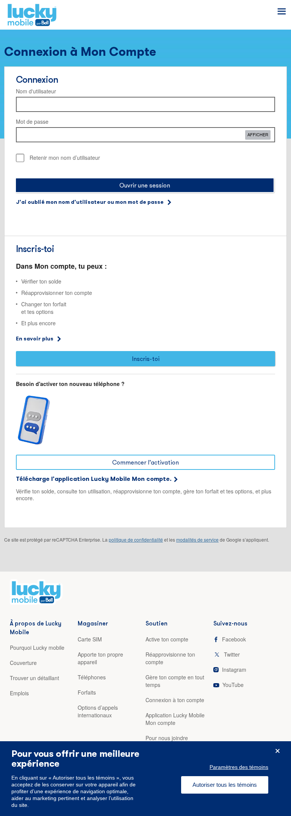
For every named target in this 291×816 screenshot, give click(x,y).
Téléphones (92, 677)
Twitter (232, 654)
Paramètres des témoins (239, 767)
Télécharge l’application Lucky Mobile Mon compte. (94, 479)
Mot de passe (32, 121)
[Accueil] (32, 17)
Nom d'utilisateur (36, 91)
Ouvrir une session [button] (144, 185)
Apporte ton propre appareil (100, 658)
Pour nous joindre (167, 738)
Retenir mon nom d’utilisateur (65, 157)
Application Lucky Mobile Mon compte (175, 718)
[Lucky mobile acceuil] (36, 595)
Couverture (23, 662)
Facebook (234, 639)
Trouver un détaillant (34, 678)
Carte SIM (90, 639)
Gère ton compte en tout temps (175, 680)
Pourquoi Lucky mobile (37, 647)
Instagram (234, 669)
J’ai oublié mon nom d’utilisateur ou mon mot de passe (90, 201)
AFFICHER (257, 134)
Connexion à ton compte (175, 700)
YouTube (233, 684)
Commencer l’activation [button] (145, 462)
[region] (145, 778)
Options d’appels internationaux (98, 711)
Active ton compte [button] (167, 639)
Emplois (19, 693)
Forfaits (87, 692)
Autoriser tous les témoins (224, 784)
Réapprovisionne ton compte (170, 658)
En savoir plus (34, 338)
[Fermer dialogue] (277, 751)
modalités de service (197, 539)
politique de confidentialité (136, 539)
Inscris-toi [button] (146, 358)
